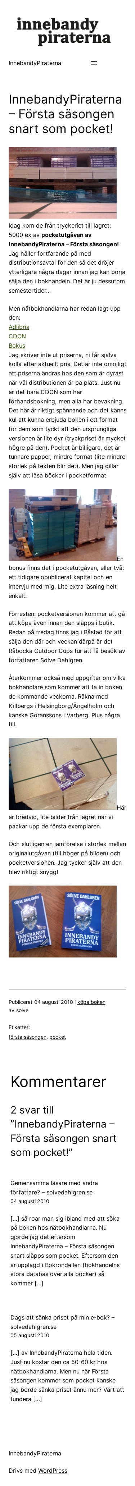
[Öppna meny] (94, 63)
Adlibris (19, 326)
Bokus (17, 345)
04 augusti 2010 (29, 1201)
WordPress (52, 1470)
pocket (57, 1037)
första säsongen (27, 1037)
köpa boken (91, 1002)
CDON (17, 336)
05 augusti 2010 (29, 1335)
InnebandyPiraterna (35, 63)
